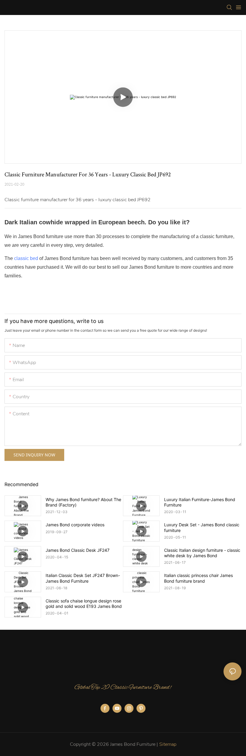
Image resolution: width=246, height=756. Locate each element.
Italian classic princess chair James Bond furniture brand (198, 578)
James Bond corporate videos (75, 524)
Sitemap (167, 744)
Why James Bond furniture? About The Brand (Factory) (83, 502)
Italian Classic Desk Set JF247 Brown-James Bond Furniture (83, 578)
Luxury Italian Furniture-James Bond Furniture (199, 502)
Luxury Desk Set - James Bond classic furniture (201, 527)
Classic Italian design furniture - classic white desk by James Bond (202, 553)
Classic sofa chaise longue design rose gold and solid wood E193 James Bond (84, 603)
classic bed (26, 258)
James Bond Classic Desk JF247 (78, 550)
